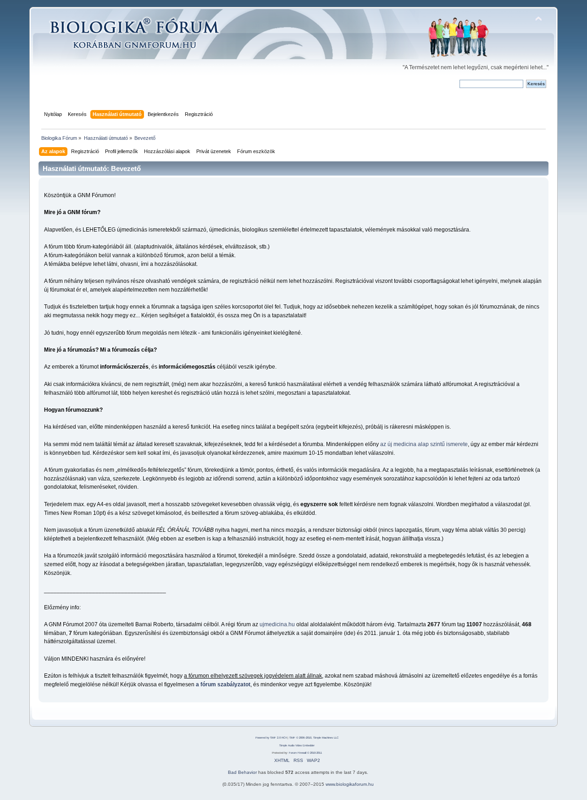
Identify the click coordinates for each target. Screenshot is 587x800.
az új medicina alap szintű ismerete (424, 444)
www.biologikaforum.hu (350, 784)
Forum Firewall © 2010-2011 (305, 752)
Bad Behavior (242, 772)
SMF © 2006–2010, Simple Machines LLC (313, 737)
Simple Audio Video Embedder (297, 745)
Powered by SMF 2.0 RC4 (271, 737)
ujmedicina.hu (277, 624)
